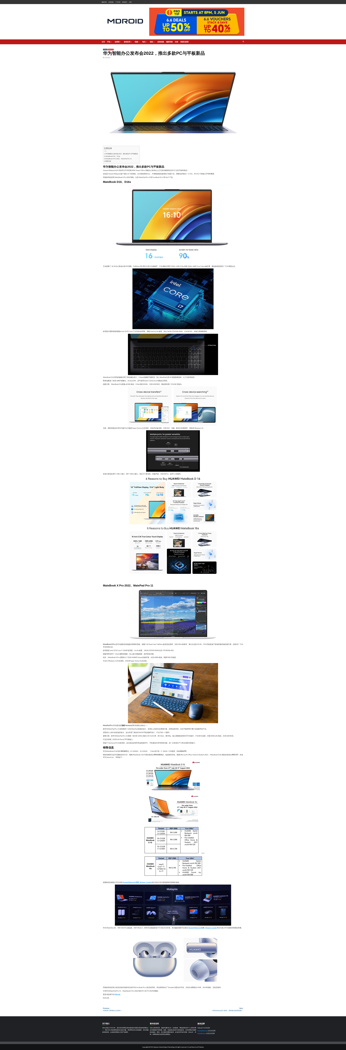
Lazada (148, 882)
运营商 (117, 42)
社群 (130, 2)
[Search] (243, 41)
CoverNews (191, 1047)
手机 (108, 42)
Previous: (112, 1009)
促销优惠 (111, 2)
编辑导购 (104, 2)
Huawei (105, 49)
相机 (151, 42)
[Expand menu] (111, 42)
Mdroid (117, 994)
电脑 (136, 42)
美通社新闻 (184, 42)
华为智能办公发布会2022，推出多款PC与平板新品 (121, 154)
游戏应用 (127, 42)
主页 (103, 42)
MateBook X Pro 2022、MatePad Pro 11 (118, 158)
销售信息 (108, 161)
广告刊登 (117, 2)
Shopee (142, 882)
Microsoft (111, 49)
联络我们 (124, 2)
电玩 (144, 42)
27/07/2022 (107, 57)
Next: (227, 1009)
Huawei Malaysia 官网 (131, 882)
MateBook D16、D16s (112, 156)
